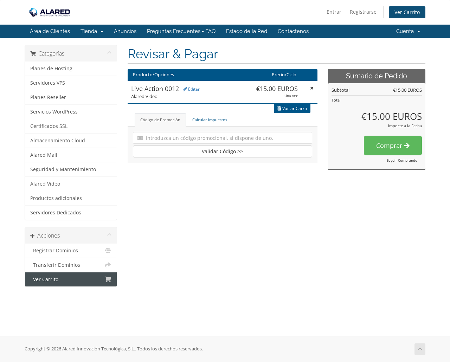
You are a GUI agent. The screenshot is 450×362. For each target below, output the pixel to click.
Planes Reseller (48, 97)
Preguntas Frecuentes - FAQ (181, 31)
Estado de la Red (246, 31)
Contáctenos (293, 31)
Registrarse (363, 11)
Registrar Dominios (54, 250)
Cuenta (406, 31)
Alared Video (45, 184)
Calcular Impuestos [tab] (209, 119)
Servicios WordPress (54, 112)
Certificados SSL (49, 126)
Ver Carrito (407, 12)
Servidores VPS (47, 83)
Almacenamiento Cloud (57, 140)
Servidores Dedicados (55, 212)
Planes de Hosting (51, 68)
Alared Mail (43, 155)
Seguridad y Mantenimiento (63, 169)
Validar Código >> (222, 151)
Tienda (90, 31)
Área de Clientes (50, 31)
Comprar (390, 145)
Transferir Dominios (55, 265)
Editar (193, 89)
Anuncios (125, 31)
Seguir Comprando (402, 160)
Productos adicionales (56, 198)
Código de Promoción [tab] (160, 119)
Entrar (334, 11)
